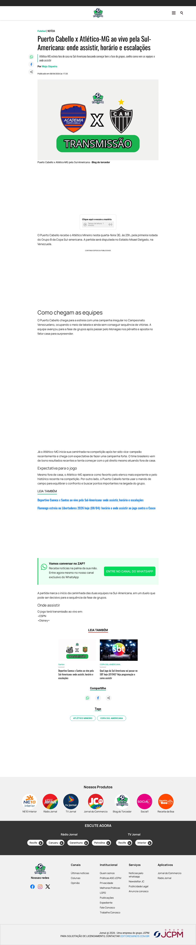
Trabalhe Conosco (110, 912)
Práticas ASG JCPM (110, 878)
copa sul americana (111, 718)
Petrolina (101, 842)
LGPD (103, 892)
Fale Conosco (107, 907)
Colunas (75, 878)
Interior (144, 842)
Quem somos (107, 873)
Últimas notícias (80, 873)
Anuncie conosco (138, 891)
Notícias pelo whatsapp (136, 874)
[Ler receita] (85, 224)
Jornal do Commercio (169, 873)
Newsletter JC (136, 881)
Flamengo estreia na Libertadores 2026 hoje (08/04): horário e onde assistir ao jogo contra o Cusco (96, 508)
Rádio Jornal (164, 878)
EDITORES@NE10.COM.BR (134, 936)
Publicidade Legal (138, 886)
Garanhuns (78, 842)
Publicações (107, 897)
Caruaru (55, 842)
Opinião (75, 883)
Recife (35, 842)
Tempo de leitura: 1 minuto (96, 224)
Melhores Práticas (110, 888)
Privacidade (106, 883)
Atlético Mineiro (82, 718)
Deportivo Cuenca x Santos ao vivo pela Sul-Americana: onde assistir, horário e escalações (90, 500)
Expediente (106, 902)
